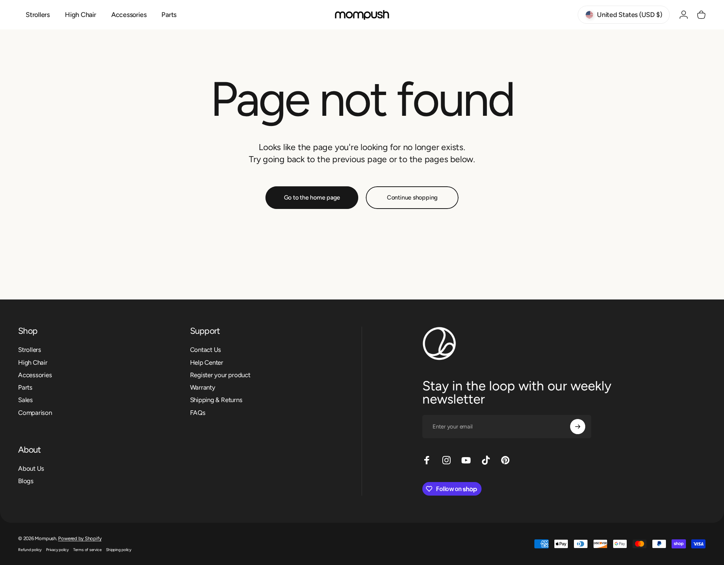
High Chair (33, 362)
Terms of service (87, 549)
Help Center (207, 362)
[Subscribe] (577, 426)
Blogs (26, 481)
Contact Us (205, 349)
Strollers (29, 349)
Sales (25, 400)
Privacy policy (57, 549)
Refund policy (29, 549)
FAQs (198, 412)
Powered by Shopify (79, 538)
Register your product (220, 375)
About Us (31, 468)
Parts (25, 387)
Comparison (35, 412)
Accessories (35, 375)
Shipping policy (118, 549)
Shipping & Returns (216, 400)
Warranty (202, 387)
